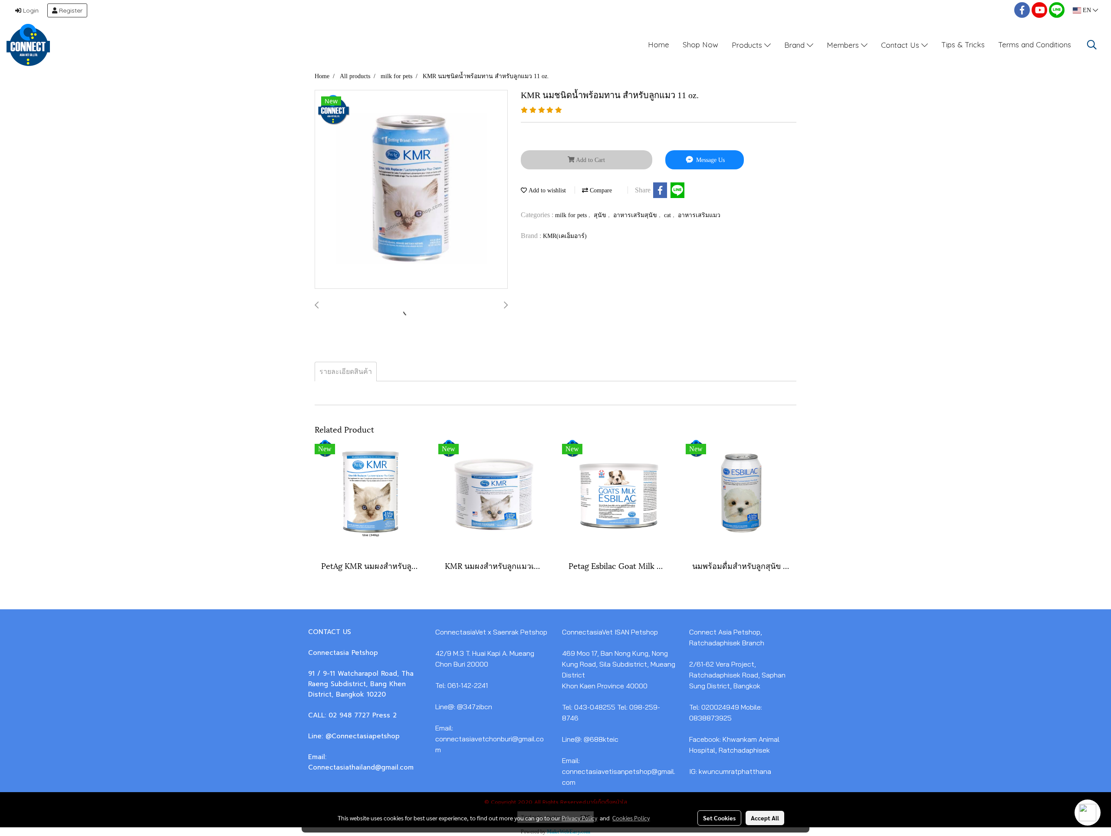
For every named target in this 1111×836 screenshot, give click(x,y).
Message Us (709, 160)
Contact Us (901, 44)
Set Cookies (719, 818)
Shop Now (700, 44)
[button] (1091, 44)
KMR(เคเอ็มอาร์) (565, 236)
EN (1087, 10)
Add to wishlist (546, 190)
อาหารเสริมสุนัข (636, 215)
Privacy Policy (579, 818)
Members (844, 44)
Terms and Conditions (1034, 44)
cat (668, 215)
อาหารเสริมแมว (699, 215)
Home (658, 44)
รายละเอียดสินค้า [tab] (345, 371)
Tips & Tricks (963, 44)
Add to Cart (590, 160)
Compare (600, 190)
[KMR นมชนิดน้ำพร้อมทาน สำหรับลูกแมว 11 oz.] (411, 189)
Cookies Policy (631, 818)
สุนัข (601, 215)
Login (30, 10)
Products (748, 44)
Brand (795, 44)
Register (69, 10)
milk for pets (571, 215)
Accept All (765, 818)
